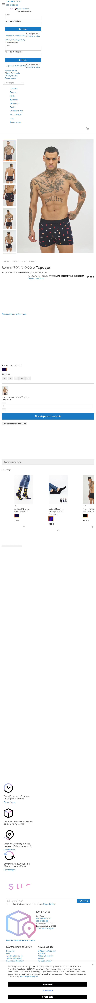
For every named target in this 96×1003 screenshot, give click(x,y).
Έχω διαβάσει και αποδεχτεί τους (34, 904)
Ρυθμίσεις (47, 997)
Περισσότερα (10, 802)
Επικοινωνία (10, 78)
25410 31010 (13, 1)
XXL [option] (27, 378)
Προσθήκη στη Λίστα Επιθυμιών (14, 423)
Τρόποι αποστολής (14, 956)
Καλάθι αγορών (45, 961)
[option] (4, 369)
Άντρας (15, 261)
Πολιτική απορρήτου (15, 961)
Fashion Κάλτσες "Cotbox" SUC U (21, 510)
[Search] (22, 82)
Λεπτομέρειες (12, 461)
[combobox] (13, 83)
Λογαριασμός (11, 70)
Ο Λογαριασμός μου (47, 951)
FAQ (8, 953)
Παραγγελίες (11, 75)
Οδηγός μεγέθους (36, 278)
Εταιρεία (10, 951)
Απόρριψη (47, 990)
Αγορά (41, 958)
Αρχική (6, 261)
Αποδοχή (48, 984)
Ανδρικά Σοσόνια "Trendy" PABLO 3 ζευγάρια (56, 511)
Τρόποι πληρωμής (14, 958)
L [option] (16, 378)
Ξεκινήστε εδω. (33, 36)
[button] (9, 172)
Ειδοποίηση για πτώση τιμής (14, 314)
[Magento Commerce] (13, 9)
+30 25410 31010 (43, 918)
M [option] (10, 378)
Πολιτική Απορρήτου (29, 976)
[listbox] (48, 370)
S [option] (4, 378)
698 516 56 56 (12, 5)
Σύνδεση (41, 953)
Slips (24, 261)
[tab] (48, 462)
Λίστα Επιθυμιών (12, 73)
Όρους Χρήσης (49, 904)
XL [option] (22, 378)
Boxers (32, 261)
